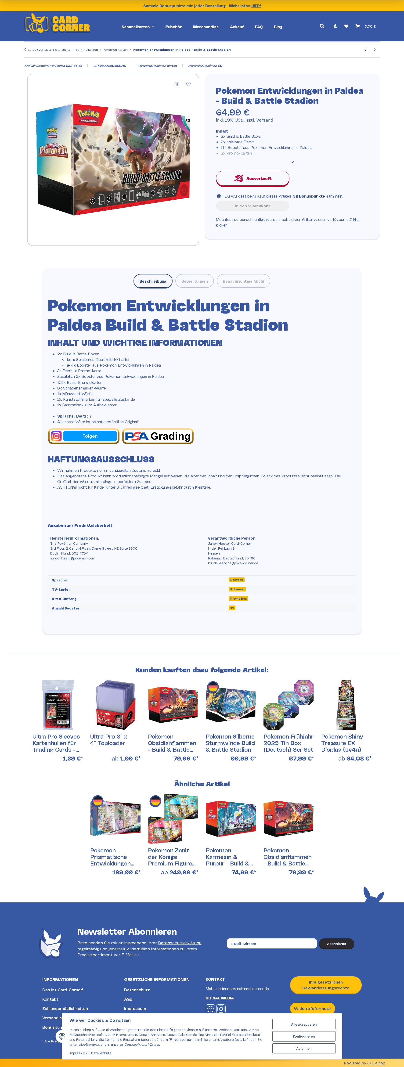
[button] (335, 26)
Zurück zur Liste (40, 49)
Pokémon (237, 589)
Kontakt (50, 998)
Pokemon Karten (164, 65)
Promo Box (238, 598)
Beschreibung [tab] (153, 281)
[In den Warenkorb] (28, 60)
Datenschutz (137, 989)
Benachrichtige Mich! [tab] (243, 281)
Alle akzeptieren (304, 1024)
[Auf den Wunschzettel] (188, 84)
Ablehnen (304, 1048)
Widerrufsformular (312, 1008)
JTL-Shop (376, 1062)
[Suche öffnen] (322, 26)
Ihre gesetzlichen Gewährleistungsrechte (325, 984)
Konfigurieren (304, 1036)
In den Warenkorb (252, 205)
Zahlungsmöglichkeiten (65, 1008)
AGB (128, 998)
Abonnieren (336, 943)
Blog (278, 26)
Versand (264, 119)
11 (232, 607)
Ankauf (237, 26)
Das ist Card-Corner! (62, 989)
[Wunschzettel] (346, 26)
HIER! (256, 5)
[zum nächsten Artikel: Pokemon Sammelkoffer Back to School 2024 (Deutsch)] (375, 49)
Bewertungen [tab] (194, 281)
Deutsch (236, 579)
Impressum (135, 1008)
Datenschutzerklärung (179, 942)
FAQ (259, 26)
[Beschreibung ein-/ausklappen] (292, 162)
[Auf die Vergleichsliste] (177, 84)
